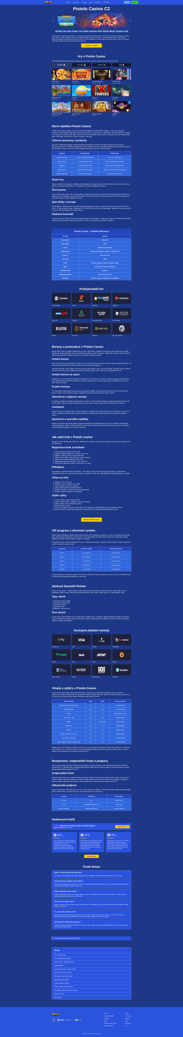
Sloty (120, 64)
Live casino (80, 64)
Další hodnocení (91, 856)
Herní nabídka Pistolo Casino (62, 958)
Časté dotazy (58, 997)
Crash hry (100, 64)
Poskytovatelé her (59, 965)
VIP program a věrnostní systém (63, 976)
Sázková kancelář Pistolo (61, 979)
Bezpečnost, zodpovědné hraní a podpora (66, 990)
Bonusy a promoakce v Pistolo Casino (65, 969)
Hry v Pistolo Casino (60, 955)
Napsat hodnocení (122, 826)
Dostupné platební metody (61, 983)
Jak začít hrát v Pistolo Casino (62, 972)
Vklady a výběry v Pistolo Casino (63, 986)
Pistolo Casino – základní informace (64, 962)
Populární (60, 64)
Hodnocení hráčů (59, 994)
